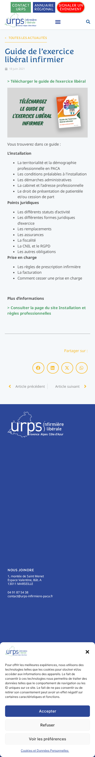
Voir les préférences (47, 739)
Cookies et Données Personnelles (45, 750)
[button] (87, 651)
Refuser (47, 725)
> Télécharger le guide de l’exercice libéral (46, 81)
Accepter (47, 711)
